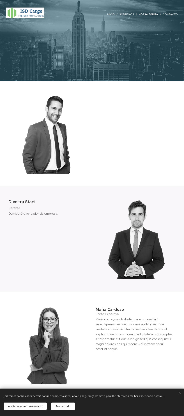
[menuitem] (112, 14)
